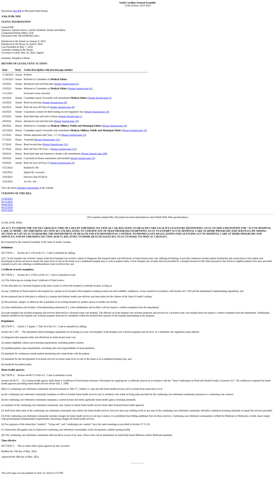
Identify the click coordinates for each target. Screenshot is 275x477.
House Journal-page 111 (47, 139)
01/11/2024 (7, 201)
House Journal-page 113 (63, 149)
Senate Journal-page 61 (66, 83)
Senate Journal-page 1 (70, 116)
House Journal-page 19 (66, 121)
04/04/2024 (7, 204)
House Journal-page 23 (134, 130)
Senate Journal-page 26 (54, 102)
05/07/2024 (7, 210)
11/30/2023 (7, 198)
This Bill (17, 11)
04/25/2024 (7, 207)
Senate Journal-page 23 (82, 158)
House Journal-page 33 (73, 135)
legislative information (28, 187)
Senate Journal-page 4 (99, 98)
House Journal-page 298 (94, 153)
